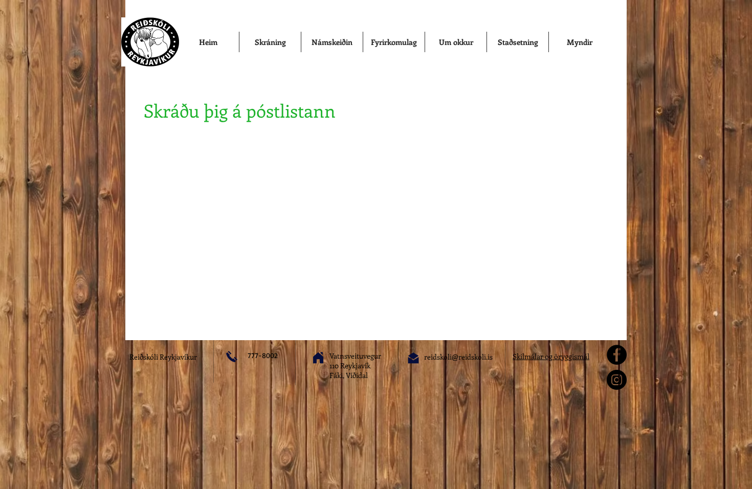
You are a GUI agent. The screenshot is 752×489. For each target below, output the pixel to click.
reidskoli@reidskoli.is (458, 357)
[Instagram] (617, 380)
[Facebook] (617, 355)
